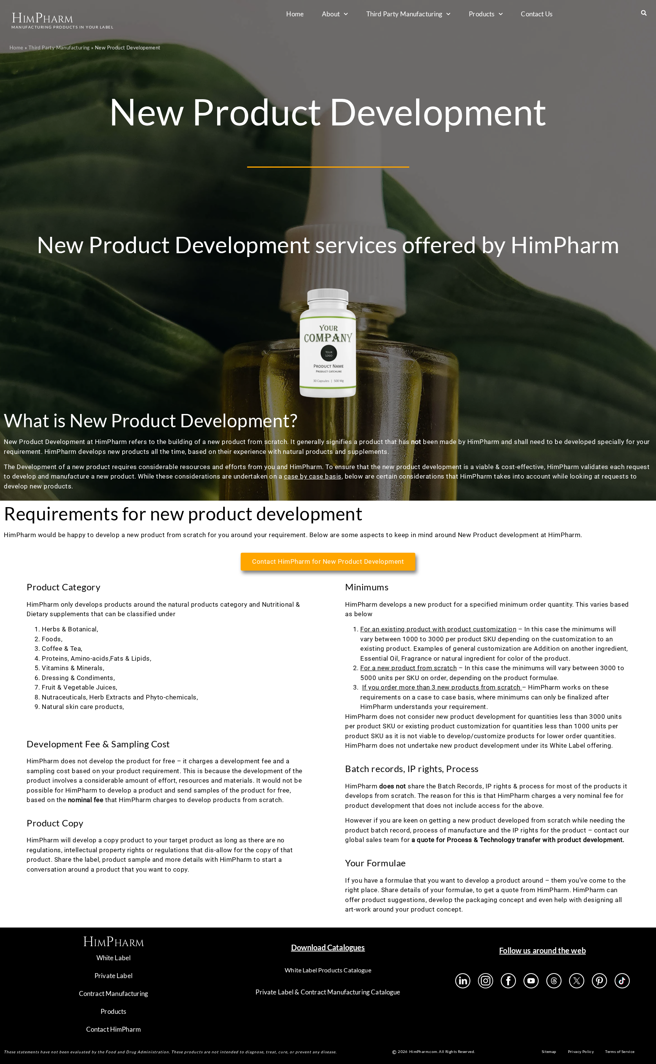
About (331, 14)
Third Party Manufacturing (404, 14)
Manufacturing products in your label (62, 27)
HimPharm (42, 18)
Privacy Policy (581, 1051)
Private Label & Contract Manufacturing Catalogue (327, 992)
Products (481, 14)
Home (295, 14)
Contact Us (536, 14)
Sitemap (549, 1051)
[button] (643, 12)
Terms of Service (619, 1051)
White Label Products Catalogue (328, 970)
